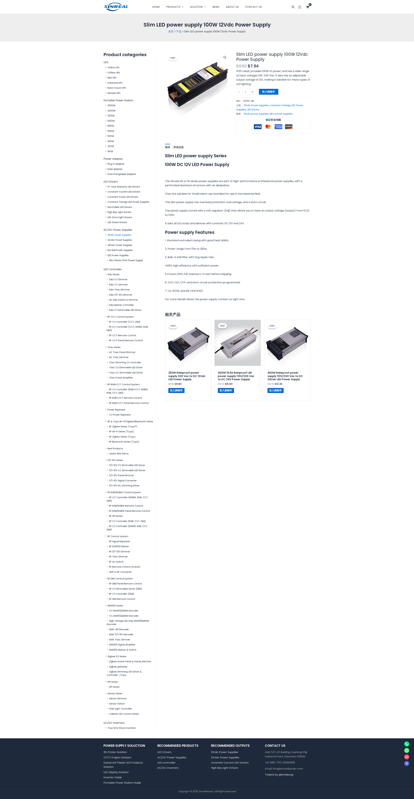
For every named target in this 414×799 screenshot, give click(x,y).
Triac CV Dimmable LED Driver (126, 367)
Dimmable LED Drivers (120, 207)
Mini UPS (112, 77)
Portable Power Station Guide (122, 783)
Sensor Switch (117, 703)
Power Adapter (113, 159)
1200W (111, 115)
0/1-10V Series (115, 460)
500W (111, 136)
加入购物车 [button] (176, 390)
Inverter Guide (113, 777)
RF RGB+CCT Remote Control (125, 398)
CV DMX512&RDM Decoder (123, 610)
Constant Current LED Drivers (124, 191)
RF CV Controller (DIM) (121, 593)
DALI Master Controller (121, 305)
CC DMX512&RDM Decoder (124, 615)
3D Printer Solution (115, 752)
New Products (115, 448)
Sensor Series (115, 693)
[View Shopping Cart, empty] (307, 7)
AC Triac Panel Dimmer (122, 352)
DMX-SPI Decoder (119, 629)
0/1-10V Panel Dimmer (121, 475)
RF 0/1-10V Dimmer (119, 551)
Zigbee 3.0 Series (117, 656)
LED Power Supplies (118, 255)
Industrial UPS (115, 82)
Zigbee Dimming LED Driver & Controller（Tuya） (124, 673)
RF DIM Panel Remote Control (125, 583)
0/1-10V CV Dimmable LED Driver (127, 465)
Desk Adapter (115, 169)
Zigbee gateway (118, 666)
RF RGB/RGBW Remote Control (126, 505)
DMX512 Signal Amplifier (122, 644)
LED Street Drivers (117, 222)
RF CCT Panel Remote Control (126, 340)
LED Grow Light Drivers (120, 217)
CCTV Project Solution (117, 757)
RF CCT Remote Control (122, 335)
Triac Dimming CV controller (125, 362)
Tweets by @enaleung (279, 775)
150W (110, 151)
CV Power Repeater (120, 414)
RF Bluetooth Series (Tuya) (124, 441)
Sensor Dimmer (118, 698)
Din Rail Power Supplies (120, 250)
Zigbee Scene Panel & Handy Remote (130, 661)
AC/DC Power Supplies (118, 230)
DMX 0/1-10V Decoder (121, 634)
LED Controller (113, 269)
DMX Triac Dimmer (119, 639)
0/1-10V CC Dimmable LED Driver (127, 470)
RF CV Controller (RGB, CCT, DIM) (127, 521)
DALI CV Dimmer (118, 279)
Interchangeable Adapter (122, 174)
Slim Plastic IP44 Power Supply (126, 260)
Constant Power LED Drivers (123, 197)
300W (111, 141)
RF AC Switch (116, 561)
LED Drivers (111, 181)
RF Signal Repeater (119, 541)
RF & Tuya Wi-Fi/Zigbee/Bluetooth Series (130, 421)
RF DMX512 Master (119, 546)
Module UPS (114, 93)
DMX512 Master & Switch (122, 649)
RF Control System (118, 536)
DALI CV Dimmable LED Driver (125, 310)
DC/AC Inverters (114, 723)
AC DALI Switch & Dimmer (123, 299)
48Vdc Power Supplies (120, 245)
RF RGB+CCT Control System (124, 384)
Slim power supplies (281, 113)
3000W (111, 105)
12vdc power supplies (256, 113)
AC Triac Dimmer (119, 357)
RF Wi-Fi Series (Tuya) (121, 431)
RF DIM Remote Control (122, 599)
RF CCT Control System (121, 316)
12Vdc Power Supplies (119, 235)
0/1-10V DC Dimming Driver (124, 485)
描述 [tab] (167, 147)
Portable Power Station (118, 100)
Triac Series (114, 347)
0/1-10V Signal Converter (123, 480)
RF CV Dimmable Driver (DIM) (125, 588)
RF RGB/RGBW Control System (124, 492)
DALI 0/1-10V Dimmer (120, 294)
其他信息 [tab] (178, 147)
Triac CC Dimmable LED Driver (126, 372)
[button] (293, 7)
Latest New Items (119, 453)
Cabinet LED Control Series (124, 714)
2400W (112, 110)
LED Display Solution (116, 772)
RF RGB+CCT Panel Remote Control (129, 403)
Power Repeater (116, 409)
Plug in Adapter (116, 164)
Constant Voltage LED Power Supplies (128, 202)
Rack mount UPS (117, 87)
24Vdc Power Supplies (120, 240)
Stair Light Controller (120, 708)
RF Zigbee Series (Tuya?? (123, 426)
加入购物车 (268, 92)
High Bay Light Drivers (119, 212)
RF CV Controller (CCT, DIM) (124, 321)
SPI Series (113, 681)
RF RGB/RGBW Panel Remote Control (129, 511)
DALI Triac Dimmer (119, 289)
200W (111, 146)
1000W (111, 120)
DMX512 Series (115, 605)
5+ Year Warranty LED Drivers (124, 186)
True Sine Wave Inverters (122, 728)
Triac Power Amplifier (121, 377)
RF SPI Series (116, 516)
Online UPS (114, 67)
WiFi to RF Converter (120, 572)
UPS (106, 62)
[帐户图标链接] (299, 7)
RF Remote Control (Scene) (124, 566)
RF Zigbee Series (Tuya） (123, 436)
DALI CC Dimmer (118, 284)
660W (111, 126)
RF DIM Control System (120, 578)
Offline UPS (114, 72)
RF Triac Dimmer (118, 556)
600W (111, 131)
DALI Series (113, 274)
